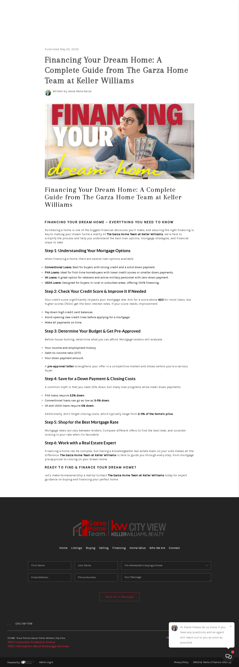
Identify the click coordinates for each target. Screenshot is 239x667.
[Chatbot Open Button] (229, 657)
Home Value (204, 89)
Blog (218, 136)
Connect (210, 112)
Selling (212, 65)
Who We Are (203, 101)
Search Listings (194, 42)
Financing (207, 77)
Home (217, 30)
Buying (214, 54)
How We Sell (208, 159)
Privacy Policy (181, 662)
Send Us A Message (119, 597)
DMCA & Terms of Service (207, 662)
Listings (76, 548)
